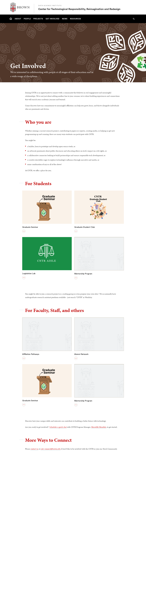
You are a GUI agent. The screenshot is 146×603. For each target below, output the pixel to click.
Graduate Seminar (30, 227)
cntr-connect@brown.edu (51, 448)
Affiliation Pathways (30, 354)
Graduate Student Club (84, 227)
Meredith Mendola (98, 427)
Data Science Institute (50, 5)
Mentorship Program (83, 274)
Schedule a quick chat (58, 427)
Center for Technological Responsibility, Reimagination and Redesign (79, 9)
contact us (34, 448)
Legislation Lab (28, 273)
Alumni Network (81, 354)
